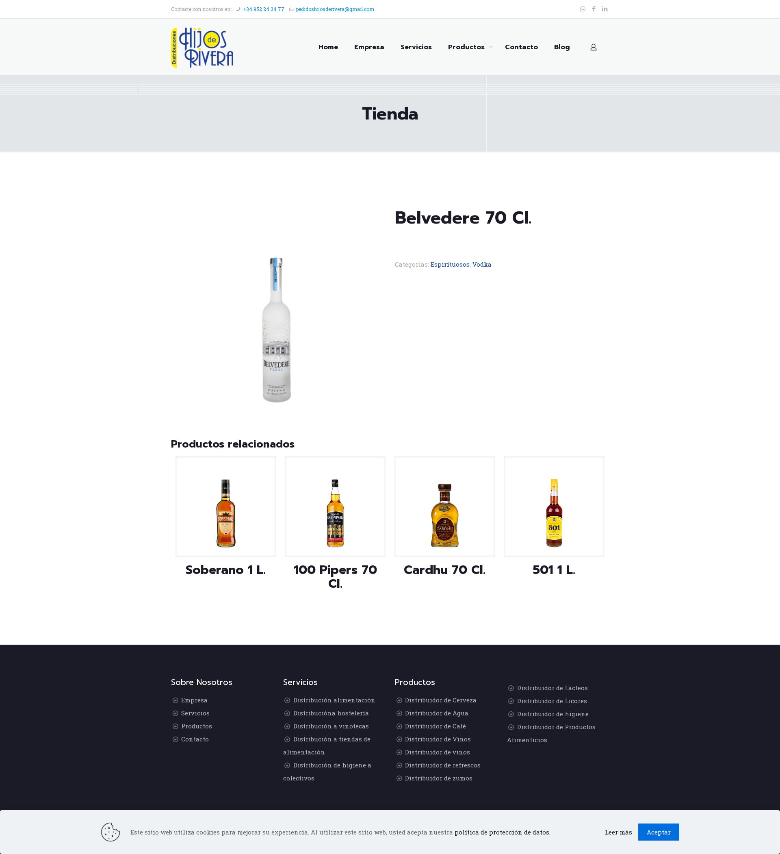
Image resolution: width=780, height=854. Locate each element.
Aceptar (659, 832)
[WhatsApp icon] (582, 8)
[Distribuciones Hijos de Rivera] (202, 47)
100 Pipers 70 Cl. (335, 577)
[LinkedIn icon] (604, 8)
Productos (196, 726)
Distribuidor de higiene (553, 714)
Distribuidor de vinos (437, 752)
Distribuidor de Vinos (438, 739)
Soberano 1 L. (226, 570)
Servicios (195, 713)
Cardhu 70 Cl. (444, 570)
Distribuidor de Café (435, 726)
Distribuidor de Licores (552, 701)
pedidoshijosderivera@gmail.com (335, 9)
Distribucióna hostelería (331, 713)
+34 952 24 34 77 (263, 9)
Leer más (618, 832)
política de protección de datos (502, 832)
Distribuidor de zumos (438, 778)
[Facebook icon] (593, 8)
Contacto (195, 739)
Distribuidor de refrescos (443, 765)
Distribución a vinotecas (331, 726)
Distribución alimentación (334, 700)
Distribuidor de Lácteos (552, 688)
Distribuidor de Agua (436, 713)
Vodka (482, 264)
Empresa (194, 700)
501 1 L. (554, 570)
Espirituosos (450, 264)
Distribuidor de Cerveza (441, 700)
